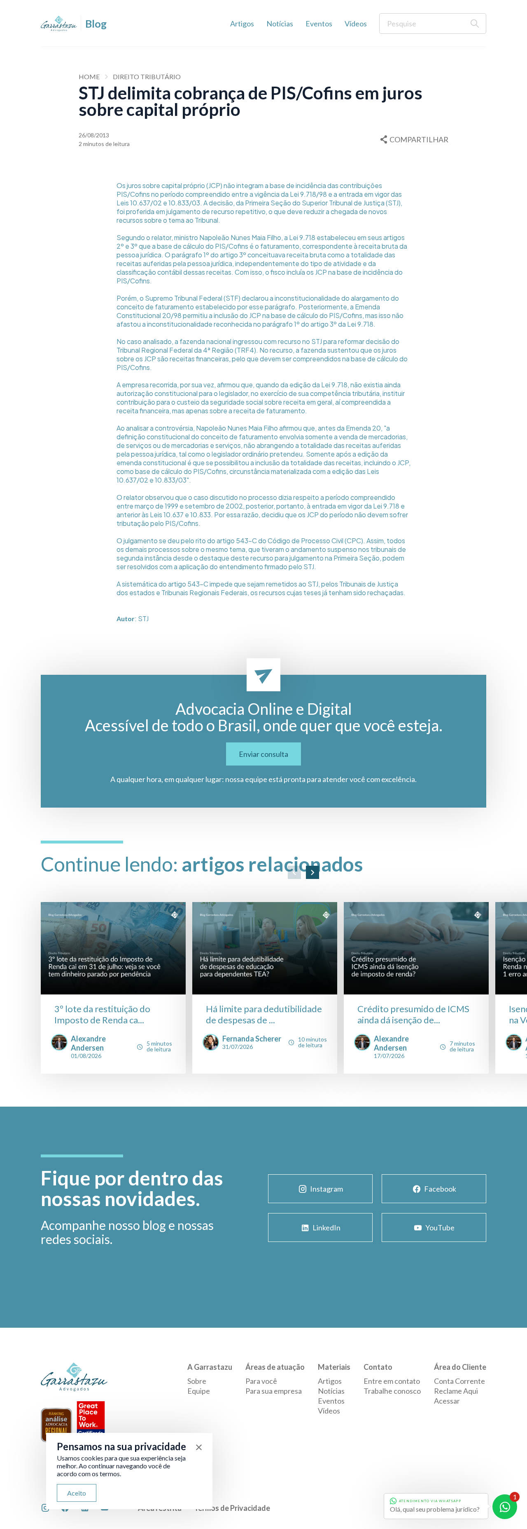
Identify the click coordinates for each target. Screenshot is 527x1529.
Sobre (196, 1380)
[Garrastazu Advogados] (59, 23)
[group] (113, 988)
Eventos (318, 23)
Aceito (76, 1493)
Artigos (242, 23)
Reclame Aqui (456, 1390)
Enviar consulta (263, 754)
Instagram (326, 1188)
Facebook (440, 1188)
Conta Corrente (459, 1380)
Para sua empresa (273, 1390)
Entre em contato (392, 1380)
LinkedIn (326, 1227)
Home (89, 76)
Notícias (279, 23)
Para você (261, 1380)
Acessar (447, 1400)
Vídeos (356, 23)
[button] (294, 872)
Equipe (198, 1390)
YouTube (440, 1227)
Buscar (475, 23)
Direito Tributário (147, 76)
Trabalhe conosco (392, 1390)
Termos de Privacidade (232, 1508)
